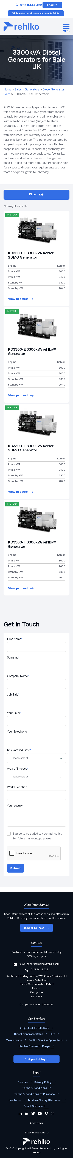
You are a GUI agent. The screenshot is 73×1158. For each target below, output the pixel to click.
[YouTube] (40, 1113)
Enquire (52, 5)
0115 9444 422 (31, 5)
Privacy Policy (43, 1082)
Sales (18, 89)
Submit (15, 868)
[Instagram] (53, 1113)
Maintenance (14, 1040)
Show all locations (34, 1132)
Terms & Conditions (34, 1088)
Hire (52, 1034)
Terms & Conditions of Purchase (34, 1094)
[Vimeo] (46, 1113)
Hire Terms (14, 1100)
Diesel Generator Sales (28, 1034)
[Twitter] (33, 1113)
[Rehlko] (36, 1141)
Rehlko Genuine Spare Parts (46, 1040)
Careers (23, 1082)
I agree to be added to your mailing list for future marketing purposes (37, 836)
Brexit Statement (35, 1106)
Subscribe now (34, 928)
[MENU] (66, 26)
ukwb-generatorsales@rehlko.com (39, 963)
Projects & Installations (34, 1028)
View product (18, 299)
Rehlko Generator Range (34, 1046)
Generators (32, 89)
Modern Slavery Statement (45, 1100)
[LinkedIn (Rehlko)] (27, 1113)
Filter (33, 194)
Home (8, 89)
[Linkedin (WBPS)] (20, 1113)
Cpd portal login (36, 1059)
